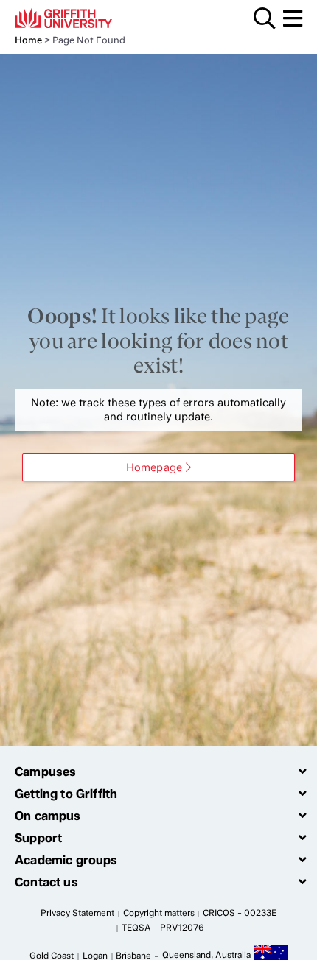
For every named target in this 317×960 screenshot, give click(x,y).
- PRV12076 (163, 927)
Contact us (46, 882)
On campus (48, 815)
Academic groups (66, 860)
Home (28, 40)
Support (38, 837)
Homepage (154, 467)
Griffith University (84, 17)
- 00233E (239, 913)
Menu (292, 18)
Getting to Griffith (66, 793)
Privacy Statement (77, 913)
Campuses (45, 771)
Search (265, 18)
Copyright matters (159, 913)
